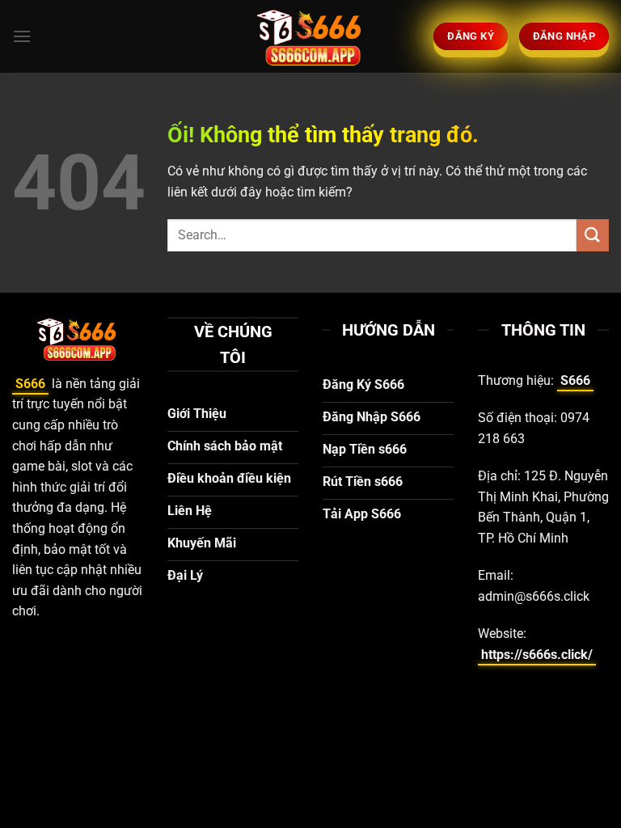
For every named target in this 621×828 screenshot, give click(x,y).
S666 (30, 383)
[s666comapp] (310, 36)
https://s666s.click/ (537, 654)
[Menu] (22, 36)
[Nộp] (593, 235)
